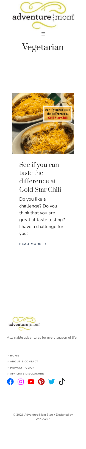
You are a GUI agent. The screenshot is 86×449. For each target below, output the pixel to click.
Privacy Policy (22, 367)
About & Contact (24, 361)
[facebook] (31, 381)
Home (14, 355)
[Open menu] (43, 34)
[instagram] (10, 381)
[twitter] (20, 381)
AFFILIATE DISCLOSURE (27, 373)
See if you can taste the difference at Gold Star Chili (40, 177)
